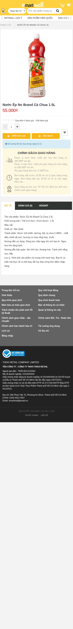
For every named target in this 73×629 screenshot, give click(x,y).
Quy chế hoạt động (48, 290)
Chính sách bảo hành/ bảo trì (17, 326)
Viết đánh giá (42, 120)
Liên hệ (44, 415)
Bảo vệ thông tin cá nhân (51, 305)
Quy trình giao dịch (12, 300)
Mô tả (8, 205)
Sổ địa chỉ (43, 330)
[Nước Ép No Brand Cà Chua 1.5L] (36, 65)
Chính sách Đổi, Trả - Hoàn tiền (54, 318)
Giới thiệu (7, 295)
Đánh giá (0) (25, 205)
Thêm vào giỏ (18, 136)
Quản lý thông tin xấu (49, 310)
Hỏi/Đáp (43, 205)
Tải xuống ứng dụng (49, 326)
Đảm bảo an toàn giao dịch (16, 305)
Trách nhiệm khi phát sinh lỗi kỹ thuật (17, 311)
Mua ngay (47, 136)
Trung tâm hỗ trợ (11, 290)
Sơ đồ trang (31, 415)
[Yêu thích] (68, 6)
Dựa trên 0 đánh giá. (24, 120)
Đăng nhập (7, 335)
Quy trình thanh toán (49, 300)
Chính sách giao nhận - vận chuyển (16, 319)
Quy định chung (46, 295)
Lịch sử (6, 330)
